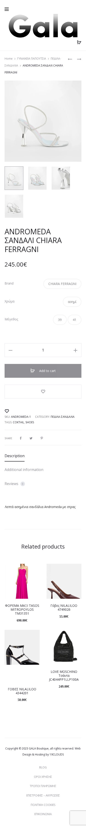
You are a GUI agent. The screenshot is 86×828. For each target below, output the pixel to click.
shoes (29, 422)
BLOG (43, 767)
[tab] (43, 456)
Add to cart (47, 371)
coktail (18, 422)
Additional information (24, 469)
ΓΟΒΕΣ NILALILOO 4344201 (22, 691)
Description (15, 455)
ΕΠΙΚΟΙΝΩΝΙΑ (43, 814)
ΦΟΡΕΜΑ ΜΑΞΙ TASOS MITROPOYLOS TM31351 (22, 609)
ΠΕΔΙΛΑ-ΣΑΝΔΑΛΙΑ (63, 417)
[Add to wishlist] (43, 391)
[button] (62, 283)
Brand (9, 283)
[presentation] (7, 581)
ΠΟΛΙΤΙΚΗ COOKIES (43, 805)
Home (9, 59)
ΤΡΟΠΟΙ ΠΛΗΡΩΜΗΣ (43, 786)
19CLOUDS (57, 754)
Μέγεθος (11, 319)
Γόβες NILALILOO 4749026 (63, 607)
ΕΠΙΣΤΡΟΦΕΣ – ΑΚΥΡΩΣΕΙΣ (43, 795)
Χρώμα (9, 301)
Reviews (14, 483)
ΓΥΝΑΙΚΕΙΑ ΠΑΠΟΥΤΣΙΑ (31, 59)
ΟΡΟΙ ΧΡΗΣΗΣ (43, 777)
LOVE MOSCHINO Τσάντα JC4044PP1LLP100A (64, 675)
